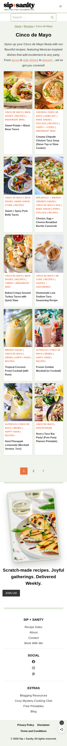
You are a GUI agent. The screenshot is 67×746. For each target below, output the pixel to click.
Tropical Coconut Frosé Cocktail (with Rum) (16, 371)
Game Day (50, 116)
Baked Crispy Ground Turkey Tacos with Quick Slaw (18, 297)
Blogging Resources (33, 695)
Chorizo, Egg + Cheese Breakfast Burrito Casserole (46, 222)
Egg (58, 205)
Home (18, 26)
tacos (15, 60)
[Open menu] (60, 6)
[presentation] (18, 90)
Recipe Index (33, 627)
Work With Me (33, 643)
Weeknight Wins (15, 120)
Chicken (41, 112)
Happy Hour (22, 357)
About (34, 632)
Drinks (9, 357)
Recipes (28, 26)
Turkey (9, 283)
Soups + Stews (45, 127)
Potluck (41, 123)
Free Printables (33, 706)
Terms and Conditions (33, 731)
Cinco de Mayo (14, 112)
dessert (47, 60)
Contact (33, 637)
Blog (34, 711)
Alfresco (42, 350)
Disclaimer (43, 725)
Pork (9, 205)
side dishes (30, 60)
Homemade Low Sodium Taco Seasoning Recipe (47, 297)
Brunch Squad (46, 201)
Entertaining (44, 428)
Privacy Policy (25, 725)
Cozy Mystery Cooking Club (33, 700)
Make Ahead (43, 120)
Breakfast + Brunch (48, 198)
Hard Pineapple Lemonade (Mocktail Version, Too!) (17, 445)
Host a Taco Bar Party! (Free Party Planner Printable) (46, 437)
